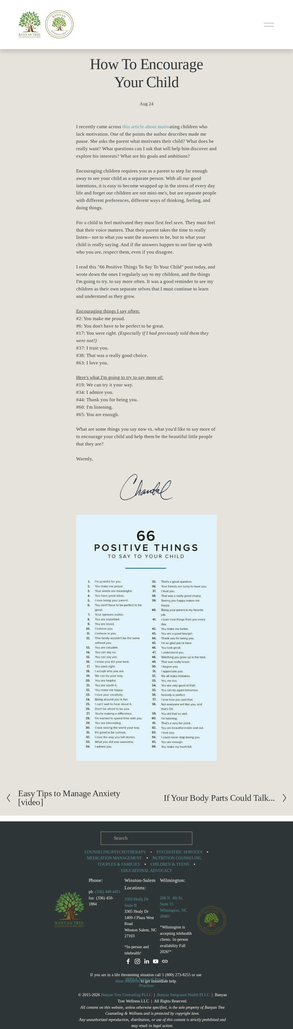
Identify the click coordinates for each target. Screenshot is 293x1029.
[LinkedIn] (146, 961)
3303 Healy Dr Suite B (136, 902)
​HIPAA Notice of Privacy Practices (146, 982)
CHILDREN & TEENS (170, 864)
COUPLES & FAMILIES (119, 864)
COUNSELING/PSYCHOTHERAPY (115, 852)
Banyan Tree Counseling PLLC (126, 994)
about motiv (156, 126)
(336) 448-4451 (107, 891)
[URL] (165, 961)
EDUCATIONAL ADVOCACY (146, 870)
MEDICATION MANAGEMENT (114, 858)
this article (133, 126)
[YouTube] (156, 961)
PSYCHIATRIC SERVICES (179, 852)
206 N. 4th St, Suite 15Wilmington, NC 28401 (173, 907)
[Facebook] (128, 961)
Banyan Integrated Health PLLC (183, 994)
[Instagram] (137, 961)
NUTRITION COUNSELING (177, 858)
